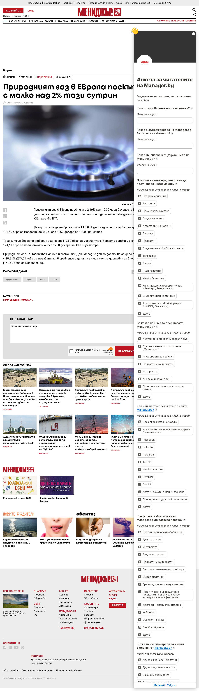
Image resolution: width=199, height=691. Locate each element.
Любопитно (96, 21)
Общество (40, 598)
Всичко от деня (115, 21)
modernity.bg (34, 3)
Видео (113, 598)
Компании (64, 598)
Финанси (63, 595)
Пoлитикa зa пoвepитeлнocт (37, 670)
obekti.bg (68, 3)
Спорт (113, 595)
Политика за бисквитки (69, 670)
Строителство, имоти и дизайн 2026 (109, 3)
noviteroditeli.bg (52, 3)
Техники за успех (68, 619)
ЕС (35, 615)
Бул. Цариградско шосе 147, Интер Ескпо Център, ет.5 (58, 660)
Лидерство (65, 615)
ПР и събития (91, 598)
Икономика (65, 606)
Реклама (88, 595)
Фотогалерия (91, 607)
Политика (39, 595)
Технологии (65, 21)
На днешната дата (94, 619)
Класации (89, 611)
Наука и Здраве (94, 628)
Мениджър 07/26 (162, 3)
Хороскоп (89, 615)
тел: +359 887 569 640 (41, 663)
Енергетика (65, 602)
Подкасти (177, 21)
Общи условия (11, 670)
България (14, 21)
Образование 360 (141, 3)
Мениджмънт (47, 21)
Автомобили (117, 591)
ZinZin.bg (80, 3)
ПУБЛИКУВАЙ (127, 351)
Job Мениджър (66, 622)
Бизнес (33, 21)
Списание (163, 21)
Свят (25, 21)
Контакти (37, 656)
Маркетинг (81, 21)
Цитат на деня (92, 622)
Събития (190, 21)
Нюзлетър (117, 605)
